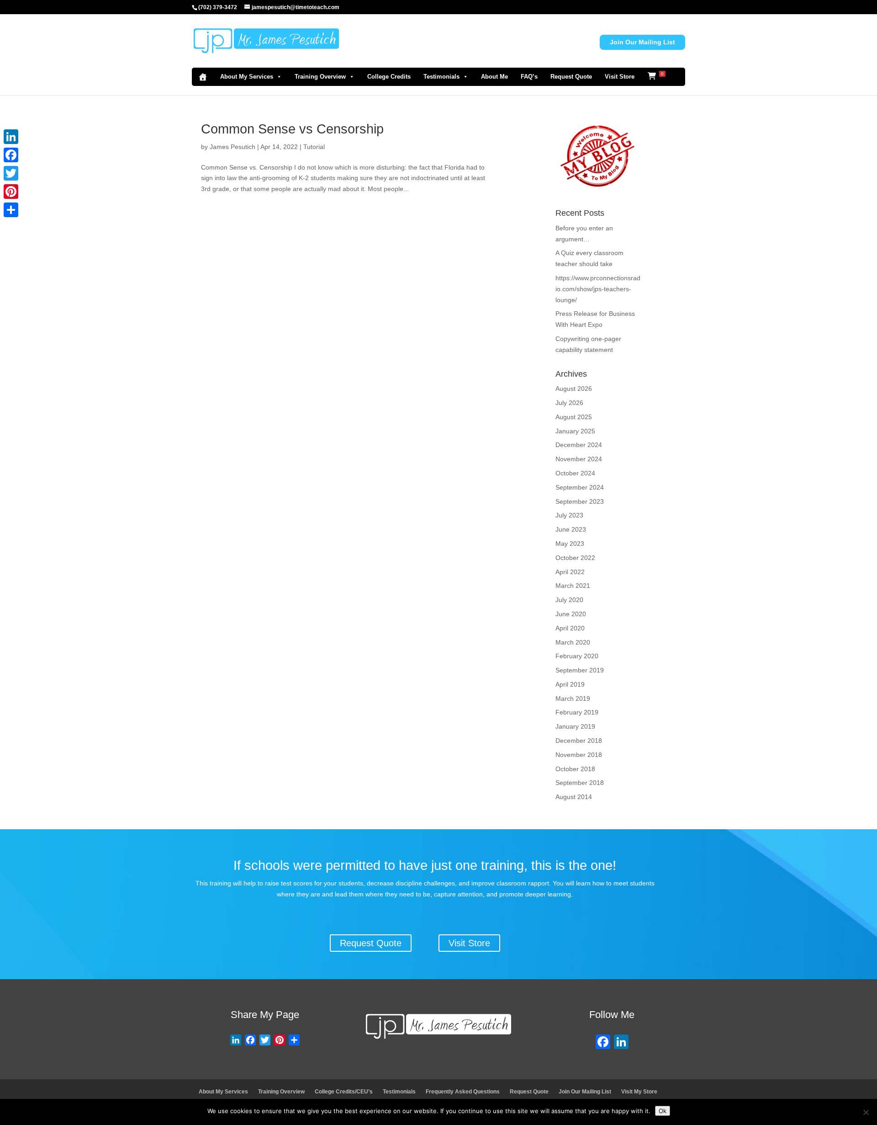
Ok (662, 1110)
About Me (494, 76)
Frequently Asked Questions (463, 1091)
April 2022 (570, 572)
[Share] (11, 210)
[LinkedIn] (11, 137)
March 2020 (572, 642)
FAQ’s (529, 76)
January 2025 (575, 431)
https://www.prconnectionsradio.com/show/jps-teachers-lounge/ (597, 289)
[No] (865, 1112)
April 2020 (570, 628)
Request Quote (571, 76)
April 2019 (570, 684)
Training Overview (320, 76)
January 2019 (575, 726)
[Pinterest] (11, 191)
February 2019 (576, 712)
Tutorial (314, 146)
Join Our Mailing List (642, 42)
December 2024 (578, 444)
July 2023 (569, 515)
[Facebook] (603, 1042)
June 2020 (570, 614)
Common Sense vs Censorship (292, 129)
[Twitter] (11, 173)
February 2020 (576, 656)
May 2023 (569, 543)
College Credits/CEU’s (344, 1091)
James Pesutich (232, 146)
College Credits (389, 76)
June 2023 (570, 529)
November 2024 (578, 459)
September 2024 (579, 487)
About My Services (246, 76)
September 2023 (579, 501)
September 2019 (579, 670)
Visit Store (619, 76)
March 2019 (572, 698)
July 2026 (569, 402)
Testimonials (441, 76)
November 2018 (578, 754)
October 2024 (575, 473)
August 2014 (573, 796)
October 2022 (575, 557)
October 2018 (575, 769)
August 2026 (573, 388)
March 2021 (572, 585)
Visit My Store (639, 1091)
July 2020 (569, 599)
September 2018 (579, 782)
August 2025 (573, 417)
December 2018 (578, 740)
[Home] (203, 77)
